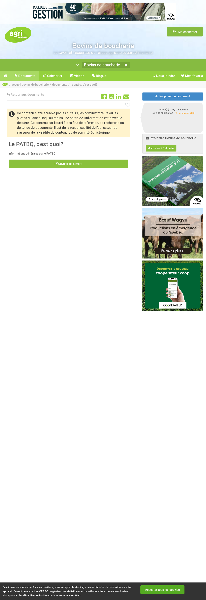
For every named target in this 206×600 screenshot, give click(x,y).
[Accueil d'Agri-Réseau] (18, 34)
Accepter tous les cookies (162, 590)
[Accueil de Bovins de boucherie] (5, 76)
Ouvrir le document (70, 163)
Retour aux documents (27, 95)
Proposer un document (175, 96)
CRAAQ (43, 591)
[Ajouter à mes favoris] (127, 105)
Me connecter (187, 32)
